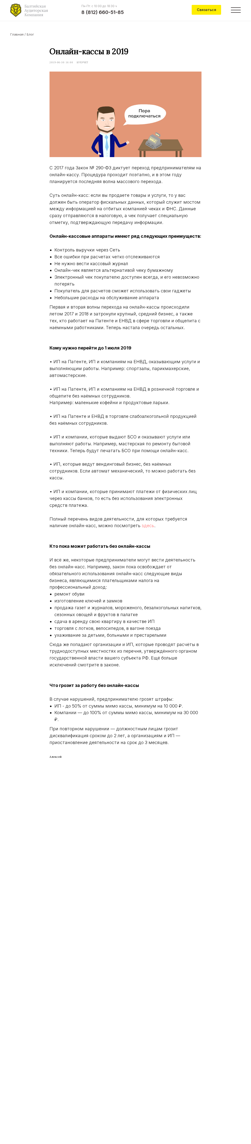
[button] (206, 10)
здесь (148, 525)
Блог (30, 34)
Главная (17, 34)
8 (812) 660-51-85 (102, 12)
